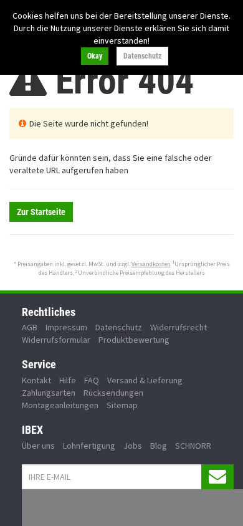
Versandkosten (151, 264)
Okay (94, 56)
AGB (29, 327)
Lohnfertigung (89, 445)
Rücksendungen (113, 392)
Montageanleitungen (60, 405)
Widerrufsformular (56, 339)
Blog (158, 445)
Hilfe (67, 380)
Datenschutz (142, 56)
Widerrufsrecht (178, 327)
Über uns (38, 445)
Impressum (66, 327)
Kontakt (36, 380)
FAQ (91, 380)
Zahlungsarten (48, 392)
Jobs (132, 445)
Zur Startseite (41, 212)
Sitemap (122, 405)
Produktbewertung (133, 339)
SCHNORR (193, 445)
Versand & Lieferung (145, 380)
